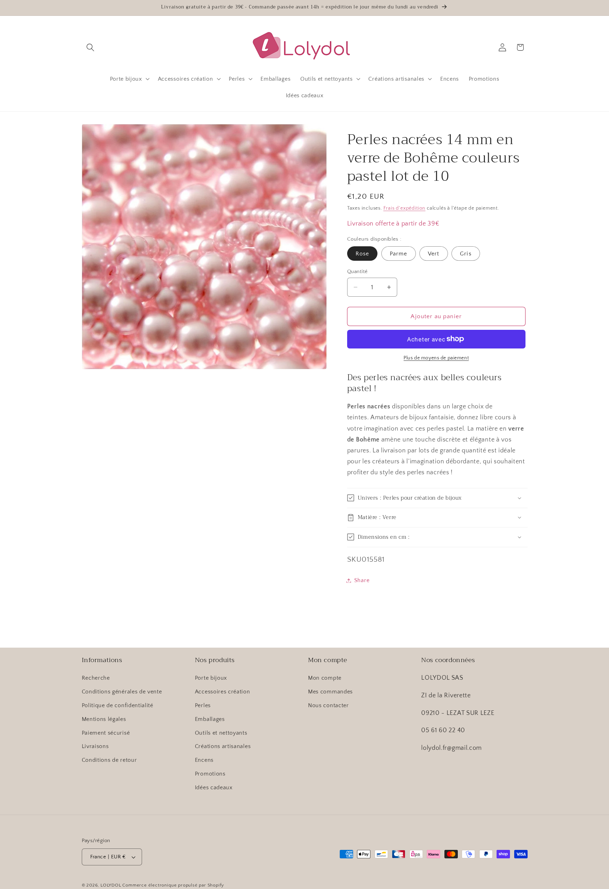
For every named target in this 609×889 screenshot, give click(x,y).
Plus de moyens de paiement (436, 358)
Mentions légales (104, 719)
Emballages (210, 719)
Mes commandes (330, 692)
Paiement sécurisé (106, 733)
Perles (203, 705)
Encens (204, 760)
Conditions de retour (109, 760)
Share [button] (361, 580)
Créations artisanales (223, 746)
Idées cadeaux (214, 787)
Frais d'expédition (404, 208)
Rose (362, 254)
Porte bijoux (211, 678)
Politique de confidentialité (117, 705)
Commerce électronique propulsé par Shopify (173, 885)
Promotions (210, 774)
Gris (466, 254)
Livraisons (95, 746)
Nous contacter (328, 705)
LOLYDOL (110, 885)
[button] (91, 47)
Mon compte (325, 678)
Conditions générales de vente (122, 692)
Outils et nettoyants (221, 733)
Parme (398, 254)
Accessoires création (222, 692)
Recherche (96, 678)
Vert (433, 254)
